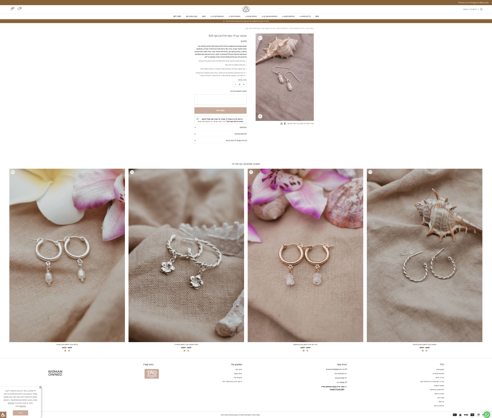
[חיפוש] (481, 9)
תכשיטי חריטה (235, 16)
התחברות (473, 9)
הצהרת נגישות (439, 393)
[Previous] (242, 255)
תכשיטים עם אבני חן (270, 16)
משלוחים (243, 127)
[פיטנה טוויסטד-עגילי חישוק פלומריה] (186, 255)
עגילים (273, 28)
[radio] (426, 350)
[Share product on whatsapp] (282, 124)
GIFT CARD (177, 16)
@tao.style (341, 382)
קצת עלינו (440, 397)
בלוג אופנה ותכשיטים (437, 389)
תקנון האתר (440, 369)
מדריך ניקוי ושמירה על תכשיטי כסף (432, 381)
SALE (204, 16)
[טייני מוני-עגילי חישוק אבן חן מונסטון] (305, 255)
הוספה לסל (220, 110)
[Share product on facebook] (284, 124)
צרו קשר (441, 401)
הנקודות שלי (238, 377)
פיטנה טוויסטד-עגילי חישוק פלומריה (186, 344)
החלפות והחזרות (241, 134)
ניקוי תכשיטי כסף (191, 16)
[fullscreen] (260, 116)
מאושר (20, 413)
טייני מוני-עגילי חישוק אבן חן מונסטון (305, 344)
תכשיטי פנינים (252, 16)
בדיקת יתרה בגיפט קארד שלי (232, 381)
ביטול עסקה (238, 373)
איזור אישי (238, 369)
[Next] (130, 255)
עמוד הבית (310, 28)
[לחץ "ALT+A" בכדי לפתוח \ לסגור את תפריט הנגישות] (3, 415)
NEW (317, 16)
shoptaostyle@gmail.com (335, 369)
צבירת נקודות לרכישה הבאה (236, 140)
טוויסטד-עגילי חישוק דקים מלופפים (424, 344)
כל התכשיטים (306, 16)
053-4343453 (340, 373)
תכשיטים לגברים (218, 16)
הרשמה (465, 9)
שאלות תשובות (439, 385)
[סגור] (40, 387)
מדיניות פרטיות (439, 406)
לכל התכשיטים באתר (296, 28)
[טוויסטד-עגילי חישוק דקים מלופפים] (424, 255)
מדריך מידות (242, 80)
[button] (260, 38)
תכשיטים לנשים (289, 16)
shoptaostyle (340, 378)
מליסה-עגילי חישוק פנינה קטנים (67, 344)
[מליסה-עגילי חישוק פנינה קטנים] (67, 255)
